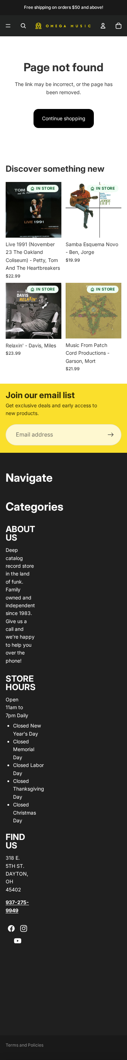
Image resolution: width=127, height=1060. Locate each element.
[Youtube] (17, 941)
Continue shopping (63, 118)
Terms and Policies (24, 1045)
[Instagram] (23, 928)
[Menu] (8, 26)
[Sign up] (110, 434)
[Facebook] (11, 928)
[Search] (23, 25)
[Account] (103, 25)
